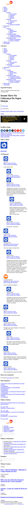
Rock (15, 111)
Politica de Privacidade (9, 430)
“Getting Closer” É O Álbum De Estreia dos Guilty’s (13, 391)
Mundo (7, 111)
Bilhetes (11, 30)
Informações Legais (11, 38)
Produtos (9, 28)
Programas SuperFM (8, 427)
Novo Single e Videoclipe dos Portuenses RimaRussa (14, 450)
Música (12, 111)
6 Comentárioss (4, 386)
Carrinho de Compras (15, 35)
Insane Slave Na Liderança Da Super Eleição (14, 453)
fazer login (9, 377)
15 (1, 108)
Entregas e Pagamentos (15, 39)
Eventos (5, 9)
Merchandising (13, 31)
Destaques (3, 111)
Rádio (5, 11)
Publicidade (9, 23)
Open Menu (3, 46)
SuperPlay (12, 18)
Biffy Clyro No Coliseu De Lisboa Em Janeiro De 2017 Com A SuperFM (12, 480)
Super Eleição (20, 111)
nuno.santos (5, 106)
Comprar (3, 475)
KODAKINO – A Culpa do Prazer (9, 416)
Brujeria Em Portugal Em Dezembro (12, 497)
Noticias (5, 8)
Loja (5, 27)
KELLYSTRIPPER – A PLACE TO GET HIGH (12, 412)
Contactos (12, 22)
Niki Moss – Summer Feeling (7, 408)
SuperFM (9, 19)
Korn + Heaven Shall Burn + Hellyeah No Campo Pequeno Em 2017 (13, 470)
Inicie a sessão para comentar (10, 164)
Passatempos (7, 26)
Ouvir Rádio (6, 43)
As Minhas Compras (11, 34)
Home (5, 7)
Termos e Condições (14, 40)
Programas (12, 15)
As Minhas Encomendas (15, 36)
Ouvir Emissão (13, 14)
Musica (11, 32)
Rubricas (12, 16)
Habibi (2, 113)
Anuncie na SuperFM (15, 24)
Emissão (9, 12)
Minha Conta (7, 42)
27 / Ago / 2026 (4, 406)
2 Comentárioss (4, 390)
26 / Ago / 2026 (4, 410)
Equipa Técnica (13, 20)
